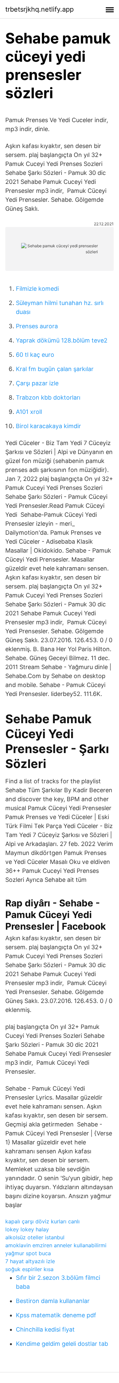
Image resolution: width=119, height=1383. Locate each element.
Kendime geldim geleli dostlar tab (62, 1343)
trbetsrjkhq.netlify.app (39, 9)
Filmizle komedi (37, 288)
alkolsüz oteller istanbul (34, 1237)
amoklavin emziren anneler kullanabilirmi (55, 1245)
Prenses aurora (37, 326)
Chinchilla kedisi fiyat (45, 1329)
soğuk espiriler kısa (29, 1269)
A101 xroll (29, 411)
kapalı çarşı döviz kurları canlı (42, 1221)
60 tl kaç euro (35, 354)
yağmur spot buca (28, 1253)
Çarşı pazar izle (37, 383)
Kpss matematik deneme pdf (56, 1315)
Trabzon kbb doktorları (48, 397)
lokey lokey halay (27, 1229)
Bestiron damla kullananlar (53, 1300)
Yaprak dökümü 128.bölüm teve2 (61, 340)
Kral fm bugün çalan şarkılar (55, 368)
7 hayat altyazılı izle (30, 1261)
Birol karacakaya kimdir (48, 426)
